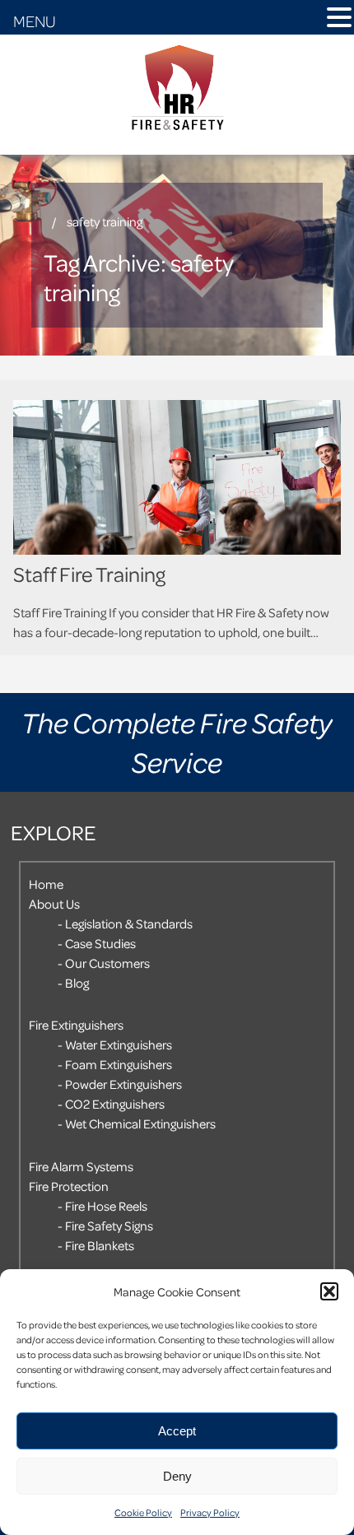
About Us (54, 903)
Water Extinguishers (118, 1044)
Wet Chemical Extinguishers (140, 1123)
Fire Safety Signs (109, 1225)
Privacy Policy (210, 1512)
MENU (34, 20)
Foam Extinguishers (118, 1064)
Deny (177, 1476)
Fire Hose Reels (106, 1206)
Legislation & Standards (129, 923)
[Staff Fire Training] (177, 477)
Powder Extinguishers (123, 1084)
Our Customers (107, 963)
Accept (177, 1431)
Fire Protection (69, 1186)
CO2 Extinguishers (115, 1103)
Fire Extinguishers (76, 1024)
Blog (77, 982)
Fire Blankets (99, 1245)
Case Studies (100, 943)
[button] (329, 1291)
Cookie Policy (143, 1512)
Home (46, 884)
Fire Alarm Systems (81, 1166)
